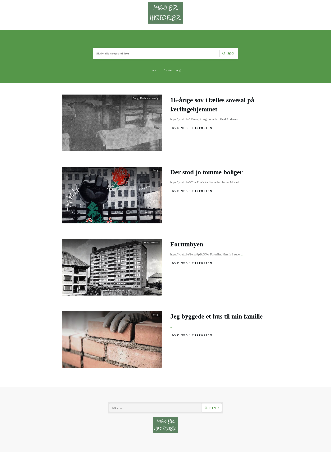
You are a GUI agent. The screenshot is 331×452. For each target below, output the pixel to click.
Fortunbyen (186, 244)
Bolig (136, 98)
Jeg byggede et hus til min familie (216, 316)
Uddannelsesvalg (149, 98)
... (240, 119)
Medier (155, 242)
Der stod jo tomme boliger (206, 172)
